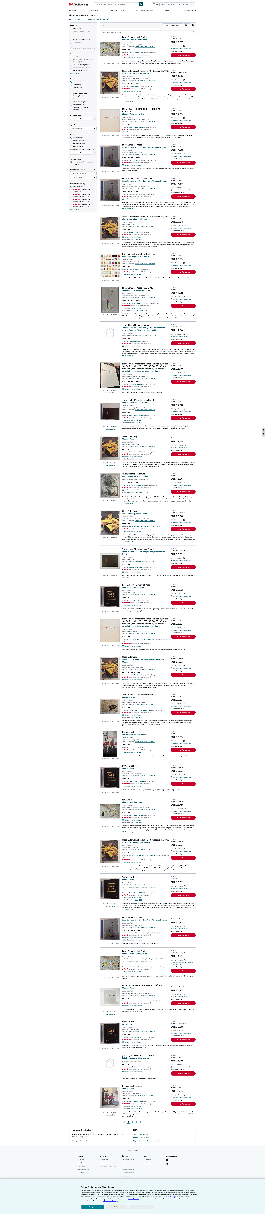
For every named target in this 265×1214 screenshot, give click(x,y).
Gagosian (135, 257)
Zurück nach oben (132, 1150)
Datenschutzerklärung (128, 1169)
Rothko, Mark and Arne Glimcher (135, 735)
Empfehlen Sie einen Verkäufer (109, 1166)
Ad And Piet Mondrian (131, 371)
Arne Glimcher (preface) (144, 552)
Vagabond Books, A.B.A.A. (138, 933)
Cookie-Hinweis (126, 1176)
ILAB (140, 239)
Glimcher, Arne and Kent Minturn (135, 403)
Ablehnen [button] (116, 1207)
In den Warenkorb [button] (183, 55)
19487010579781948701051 (145, 410)
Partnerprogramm (105, 1162)
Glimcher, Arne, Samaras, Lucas (134, 954)
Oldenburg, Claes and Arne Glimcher (136, 842)
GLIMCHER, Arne (128, 697)
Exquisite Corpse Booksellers (139, 526)
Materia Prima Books (136, 567)
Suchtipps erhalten (140, 1134)
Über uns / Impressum (128, 1159)
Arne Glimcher (143, 73)
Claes (124, 219)
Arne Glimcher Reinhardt (150, 371)
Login (163, 4)
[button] (103, 25)
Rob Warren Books (135, 384)
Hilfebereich (147, 1159)
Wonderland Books (135, 1067)
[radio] (71, 85)
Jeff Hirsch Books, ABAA (137, 303)
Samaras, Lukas (128, 40)
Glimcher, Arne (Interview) (132, 802)
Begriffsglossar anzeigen (142, 1137)
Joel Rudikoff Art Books (137, 675)
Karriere (124, 1166)
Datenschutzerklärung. (110, 1201)
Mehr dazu (73, 73)
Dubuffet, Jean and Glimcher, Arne (135, 1058)
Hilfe (192, 4)
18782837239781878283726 (145, 121)
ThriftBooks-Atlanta (136, 1037)
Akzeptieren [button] (93, 1207)
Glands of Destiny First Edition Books (142, 855)
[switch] (72, 162)
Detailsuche (73, 10)
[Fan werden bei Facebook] (167, 1160)
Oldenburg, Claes (129, 73)
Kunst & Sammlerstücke (144, 10)
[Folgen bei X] (167, 1164)
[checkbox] (71, 28)
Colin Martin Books (135, 967)
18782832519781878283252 (145, 81)
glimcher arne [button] (81, 19)
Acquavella (126, 257)
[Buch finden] (141, 4)
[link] (192, 25)
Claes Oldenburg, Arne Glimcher (134, 514)
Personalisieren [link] (141, 1207)
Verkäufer (168, 10)
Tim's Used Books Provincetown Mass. (142, 639)
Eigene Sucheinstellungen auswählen (147, 1141)
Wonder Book (133, 232)
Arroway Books (134, 269)
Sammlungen (93, 10)
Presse (124, 1162)
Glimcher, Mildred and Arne (133, 587)
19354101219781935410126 (145, 154)
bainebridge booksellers (137, 781)
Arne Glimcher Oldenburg (138, 219)
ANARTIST (132, 600)
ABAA (136, 239)
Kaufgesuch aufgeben (80, 1141)
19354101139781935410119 (145, 594)
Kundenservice (148, 1162)
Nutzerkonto (171, 4)
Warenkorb (81, 1172)
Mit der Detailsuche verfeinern (102, 19)
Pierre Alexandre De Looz (157, 147)
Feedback (263, 432)
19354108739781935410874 (145, 742)
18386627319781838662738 (145, 264)
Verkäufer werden (190, 10)
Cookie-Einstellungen (170, 1197)
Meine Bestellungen (83, 1169)
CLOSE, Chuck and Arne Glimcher (135, 476)
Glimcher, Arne (141, 40)
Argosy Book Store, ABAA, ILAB (140, 710)
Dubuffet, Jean (128, 552)
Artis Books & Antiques (137, 127)
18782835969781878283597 (145, 704)
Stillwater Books (135, 53)
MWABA (141, 310)
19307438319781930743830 (145, 47)
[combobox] (116, 4)
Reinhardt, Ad (140, 114)
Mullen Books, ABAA (136, 415)
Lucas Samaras (128, 147)
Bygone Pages (134, 341)
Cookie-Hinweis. (133, 1199)
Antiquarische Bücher (117, 10)
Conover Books (134, 86)
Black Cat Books (134, 160)
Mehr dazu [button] (73, 209)
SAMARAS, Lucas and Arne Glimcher (136, 290)
